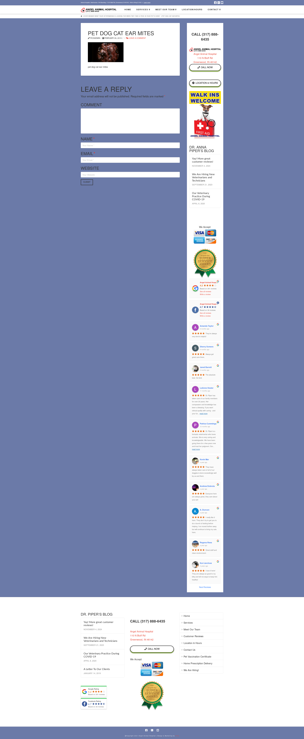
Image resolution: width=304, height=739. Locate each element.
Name (88, 139)
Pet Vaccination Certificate (197, 656)
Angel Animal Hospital (209, 282)
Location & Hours (207, 82)
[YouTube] (222, 2)
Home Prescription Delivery (198, 663)
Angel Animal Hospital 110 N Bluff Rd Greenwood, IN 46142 (205, 58)
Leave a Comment (137, 38)
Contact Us (189, 649)
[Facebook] (215, 2)
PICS (177, 736)
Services (188, 622)
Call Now (207, 67)
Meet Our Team (192, 629)
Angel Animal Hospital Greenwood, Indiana (218, 304)
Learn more (147, 2)
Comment (91, 104)
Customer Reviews (193, 636)
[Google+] (218, 2)
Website (90, 168)
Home (187, 615)
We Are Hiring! (191, 670)
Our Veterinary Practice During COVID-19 (201, 196)
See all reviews (205, 291)
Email (88, 153)
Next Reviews (205, 587)
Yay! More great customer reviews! (202, 160)
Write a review (205, 294)
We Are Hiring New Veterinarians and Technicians (203, 177)
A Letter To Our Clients (97, 669)
